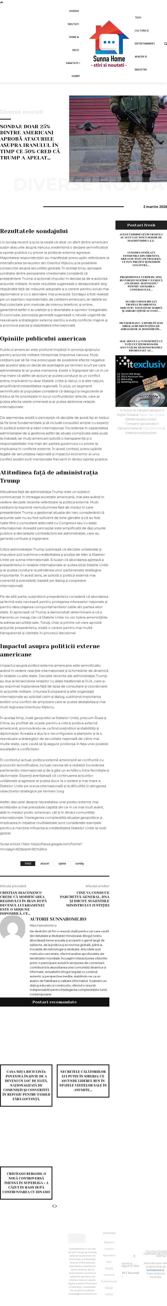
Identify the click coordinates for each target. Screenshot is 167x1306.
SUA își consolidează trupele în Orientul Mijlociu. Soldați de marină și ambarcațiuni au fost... (141, 306)
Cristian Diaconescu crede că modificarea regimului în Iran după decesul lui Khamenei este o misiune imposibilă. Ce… (23, 903)
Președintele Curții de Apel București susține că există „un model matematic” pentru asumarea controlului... (141, 283)
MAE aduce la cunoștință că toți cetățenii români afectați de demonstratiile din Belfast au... (141, 346)
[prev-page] (53, 1206)
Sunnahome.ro (155, 1270)
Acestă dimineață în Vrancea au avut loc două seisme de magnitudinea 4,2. (141, 237)
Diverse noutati (21, 112)
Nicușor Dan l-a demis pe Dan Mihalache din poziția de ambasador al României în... (141, 326)
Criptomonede (152, 428)
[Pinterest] (24, 206)
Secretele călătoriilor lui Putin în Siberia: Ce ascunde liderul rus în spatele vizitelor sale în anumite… (83, 1081)
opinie (62, 863)
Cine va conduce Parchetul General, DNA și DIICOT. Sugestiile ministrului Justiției (84, 899)
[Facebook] (4, 206)
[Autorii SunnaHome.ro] (12, 956)
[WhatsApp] (34, 206)
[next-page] (56, 1206)
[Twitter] (14, 206)
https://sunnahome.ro (43, 925)
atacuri (44, 863)
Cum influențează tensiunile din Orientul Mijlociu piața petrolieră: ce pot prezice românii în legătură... (141, 259)
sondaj (79, 863)
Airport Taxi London (151, 414)
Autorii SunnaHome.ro (58, 919)
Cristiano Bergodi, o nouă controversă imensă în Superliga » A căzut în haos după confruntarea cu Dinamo (26, 1183)
